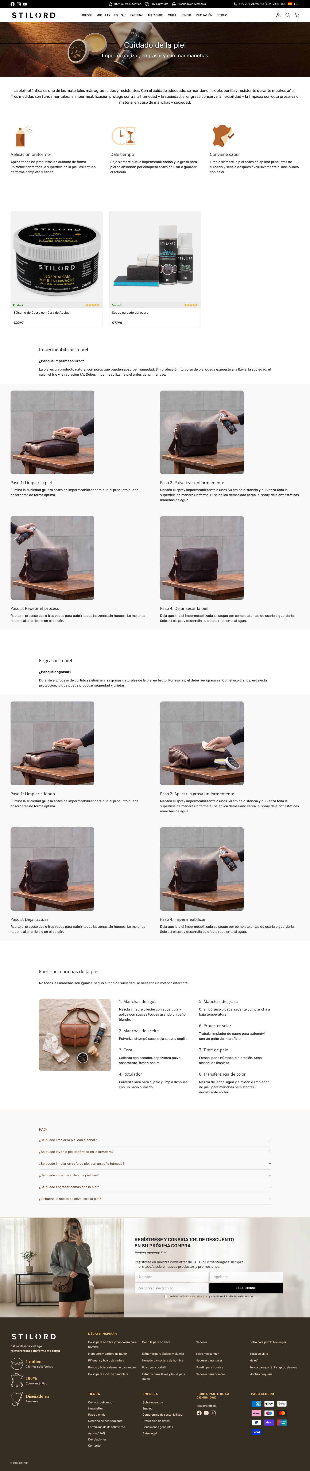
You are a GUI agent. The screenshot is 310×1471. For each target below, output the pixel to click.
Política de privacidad (195, 1296)
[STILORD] (34, 15)
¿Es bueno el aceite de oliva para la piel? (70, 1199)
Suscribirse (246, 1288)
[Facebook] (13, 4)
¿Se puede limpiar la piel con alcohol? (68, 1140)
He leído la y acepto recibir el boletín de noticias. (212, 1296)
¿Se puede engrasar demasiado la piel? (69, 1187)
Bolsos (87, 15)
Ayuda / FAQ (96, 1433)
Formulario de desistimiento (106, 1427)
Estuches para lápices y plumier (163, 1354)
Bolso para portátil (154, 1367)
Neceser (201, 1342)
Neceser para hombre (210, 1374)
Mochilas (103, 15)
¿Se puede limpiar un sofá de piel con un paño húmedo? (81, 1164)
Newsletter (95, 1408)
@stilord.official (207, 1406)
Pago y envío (96, 1414)
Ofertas (222, 15)
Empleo (147, 1408)
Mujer (172, 15)
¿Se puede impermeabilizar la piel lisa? (68, 1175)
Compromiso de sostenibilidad (162, 1414)
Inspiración (204, 15)
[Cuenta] (277, 15)
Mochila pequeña (260, 1374)
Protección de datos (156, 1421)
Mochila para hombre (156, 1342)
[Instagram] (19, 4)
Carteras (136, 15)
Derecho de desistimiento (105, 1421)
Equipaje (120, 15)
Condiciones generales (158, 1427)
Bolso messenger (207, 1354)
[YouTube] (25, 4)
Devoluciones (97, 1439)
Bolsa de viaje (258, 1354)
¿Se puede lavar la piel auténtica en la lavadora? (76, 1152)
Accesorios (155, 15)
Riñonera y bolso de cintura (106, 1360)
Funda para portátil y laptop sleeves (273, 1367)
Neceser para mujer (209, 1360)
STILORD (23, 1463)
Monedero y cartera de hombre (162, 1360)
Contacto (94, 1445)
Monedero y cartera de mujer (107, 1354)
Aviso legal (150, 1433)
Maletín (254, 1360)
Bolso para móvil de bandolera (108, 1374)
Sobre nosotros (153, 1402)
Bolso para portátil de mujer (267, 1342)
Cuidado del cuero (100, 1402)
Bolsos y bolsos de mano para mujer (112, 1367)
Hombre (186, 15)
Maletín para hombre (209, 1367)
